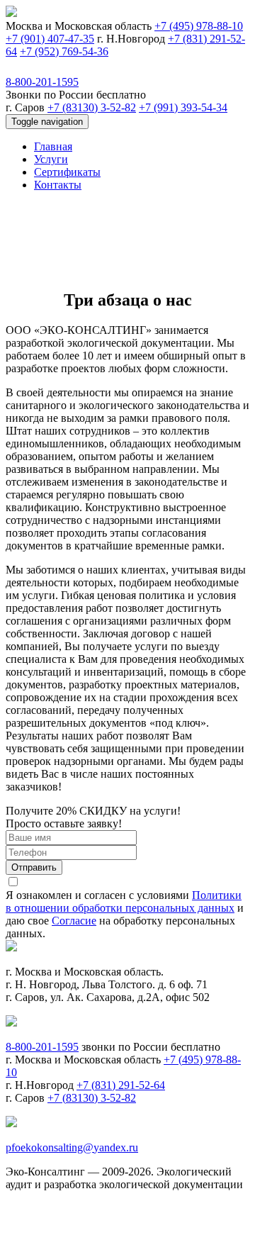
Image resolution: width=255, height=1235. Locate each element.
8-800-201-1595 (42, 82)
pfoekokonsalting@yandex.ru (72, 1147)
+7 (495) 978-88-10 (198, 26)
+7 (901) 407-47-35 (50, 39)
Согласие (74, 921)
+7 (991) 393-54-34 (183, 107)
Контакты (57, 185)
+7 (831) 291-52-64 (120, 1085)
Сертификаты (67, 172)
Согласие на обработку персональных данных (137, 1223)
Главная (53, 146)
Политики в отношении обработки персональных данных (124, 901)
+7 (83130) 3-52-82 (91, 107)
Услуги (51, 159)
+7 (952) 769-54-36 (64, 51)
